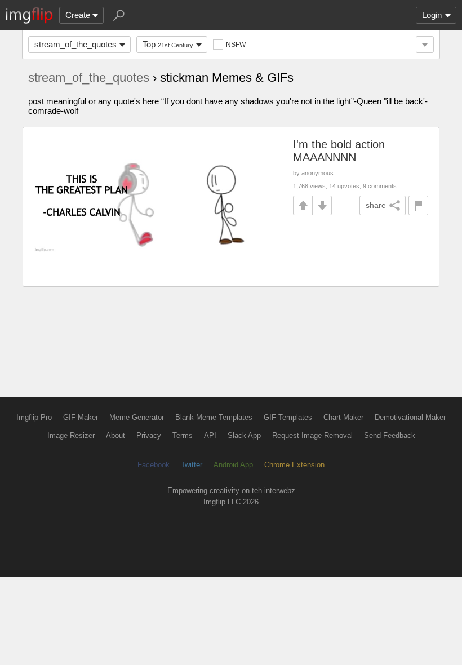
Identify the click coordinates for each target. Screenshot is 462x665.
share (376, 205)
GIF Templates (288, 417)
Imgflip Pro (34, 417)
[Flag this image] (418, 205)
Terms (182, 435)
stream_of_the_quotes (75, 44)
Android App (233, 464)
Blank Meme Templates (213, 417)
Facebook (153, 464)
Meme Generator (136, 417)
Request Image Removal (312, 435)
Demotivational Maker (410, 417)
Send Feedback (389, 435)
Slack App (244, 435)
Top (168, 44)
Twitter (191, 464)
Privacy (148, 435)
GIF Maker (80, 417)
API (210, 435)
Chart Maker (343, 417)
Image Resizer (71, 435)
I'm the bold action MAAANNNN (339, 150)
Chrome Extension (294, 464)
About (115, 435)
